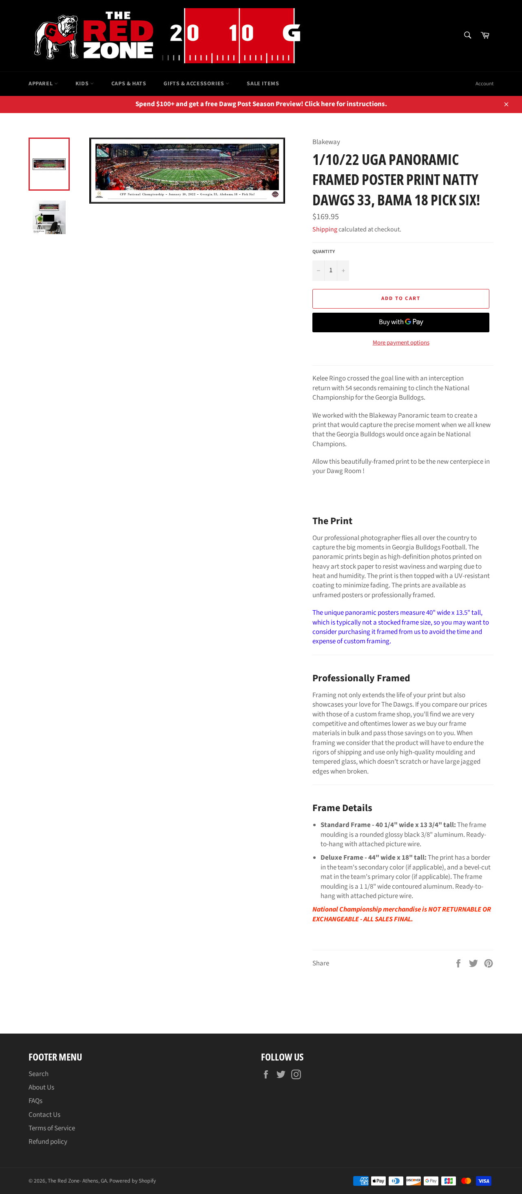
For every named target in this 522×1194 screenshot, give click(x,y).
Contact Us (44, 1115)
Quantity (323, 252)
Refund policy (48, 1142)
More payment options (401, 343)
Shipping (324, 229)
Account (484, 83)
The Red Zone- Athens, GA (77, 1181)
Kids (82, 84)
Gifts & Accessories (195, 84)
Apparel (41, 84)
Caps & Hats (128, 84)
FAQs (35, 1101)
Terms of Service (52, 1128)
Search (39, 1074)
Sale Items (263, 84)
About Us (41, 1087)
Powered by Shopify (132, 1181)
